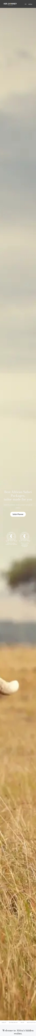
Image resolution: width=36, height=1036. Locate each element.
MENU (30, 4)
